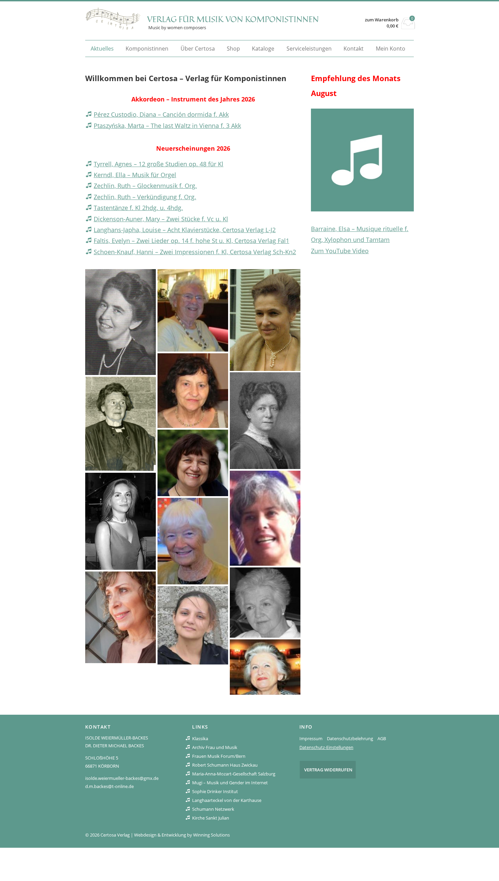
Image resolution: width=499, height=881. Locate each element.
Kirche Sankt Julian (210, 818)
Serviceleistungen (309, 48)
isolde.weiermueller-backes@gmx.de (122, 778)
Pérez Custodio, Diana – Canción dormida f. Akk (161, 114)
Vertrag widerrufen (328, 770)
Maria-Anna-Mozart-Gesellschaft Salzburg (233, 774)
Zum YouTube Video (340, 251)
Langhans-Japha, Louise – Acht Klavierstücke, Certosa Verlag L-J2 (185, 230)
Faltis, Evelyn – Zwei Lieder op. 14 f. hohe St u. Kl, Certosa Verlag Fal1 (191, 241)
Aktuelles (102, 48)
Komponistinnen (147, 48)
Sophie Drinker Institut (215, 791)
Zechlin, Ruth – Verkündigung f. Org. (145, 197)
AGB (381, 738)
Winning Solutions (211, 835)
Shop (233, 48)
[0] (408, 27)
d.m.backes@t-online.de (109, 786)
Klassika (200, 738)
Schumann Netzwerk (213, 809)
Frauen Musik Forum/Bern (218, 756)
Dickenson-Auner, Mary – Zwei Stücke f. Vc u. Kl (161, 219)
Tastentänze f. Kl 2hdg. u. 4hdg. (138, 208)
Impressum (310, 738)
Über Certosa (198, 48)
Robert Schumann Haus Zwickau (225, 765)
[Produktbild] (362, 160)
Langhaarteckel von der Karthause (226, 800)
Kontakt (354, 48)
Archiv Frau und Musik (214, 747)
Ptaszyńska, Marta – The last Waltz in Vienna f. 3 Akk (167, 125)
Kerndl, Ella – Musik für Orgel (135, 175)
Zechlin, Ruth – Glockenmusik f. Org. (145, 186)
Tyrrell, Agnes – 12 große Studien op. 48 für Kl (158, 164)
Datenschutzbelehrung (350, 738)
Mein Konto (390, 48)
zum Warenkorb (382, 20)
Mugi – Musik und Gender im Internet (230, 783)
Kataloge (263, 48)
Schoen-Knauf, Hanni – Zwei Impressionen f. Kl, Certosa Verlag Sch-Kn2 (195, 252)
